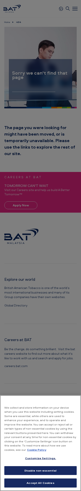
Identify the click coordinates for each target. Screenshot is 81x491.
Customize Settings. (40, 458)
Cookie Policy (36, 450)
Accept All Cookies (40, 483)
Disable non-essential (40, 470)
